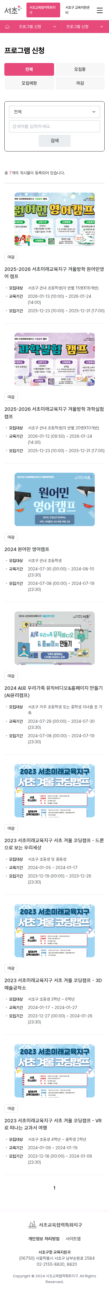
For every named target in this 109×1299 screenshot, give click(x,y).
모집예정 (29, 83)
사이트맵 (73, 1238)
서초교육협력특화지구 (42, 10)
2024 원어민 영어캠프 (26, 549)
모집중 (80, 69)
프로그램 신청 (30, 26)
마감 (80, 83)
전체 (29, 69)
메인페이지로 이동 (7, 26)
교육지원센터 (77, 10)
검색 (55, 140)
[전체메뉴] (99, 10)
